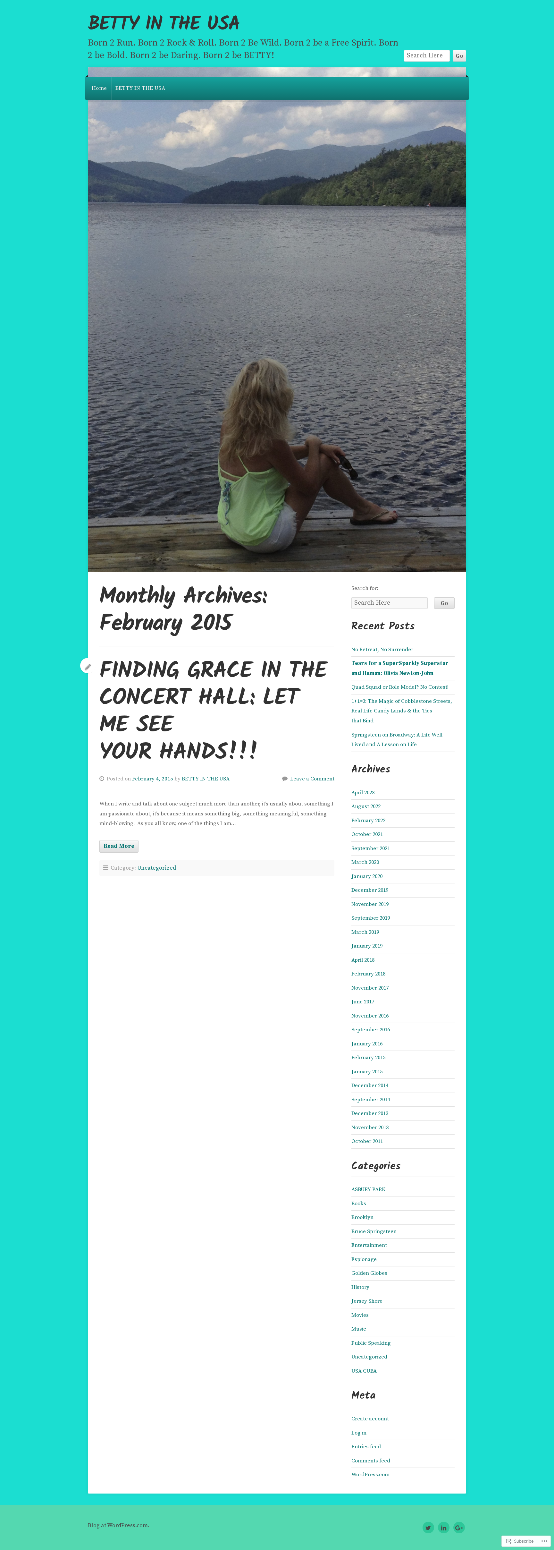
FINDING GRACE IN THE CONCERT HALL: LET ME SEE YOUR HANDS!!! (213, 712)
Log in (358, 1432)
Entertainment (369, 1245)
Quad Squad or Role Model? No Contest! (400, 687)
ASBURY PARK (368, 1189)
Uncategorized (156, 868)
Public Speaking (371, 1343)
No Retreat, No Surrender (382, 649)
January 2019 (366, 946)
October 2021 (367, 834)
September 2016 (370, 1029)
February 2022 (368, 820)
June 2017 (362, 1001)
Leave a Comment (312, 778)
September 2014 (370, 1099)
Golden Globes (369, 1273)
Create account (370, 1418)
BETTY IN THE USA (164, 25)
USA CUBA (364, 1371)
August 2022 (366, 806)
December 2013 (369, 1113)
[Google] (459, 1527)
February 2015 (368, 1057)
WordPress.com (370, 1474)
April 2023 (362, 792)
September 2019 (370, 918)
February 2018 (368, 973)
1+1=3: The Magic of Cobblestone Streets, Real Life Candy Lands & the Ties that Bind (401, 711)
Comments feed (370, 1460)
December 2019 (369, 890)
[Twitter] (428, 1527)
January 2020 (366, 876)
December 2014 (369, 1085)
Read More (119, 846)
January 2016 (366, 1043)
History (360, 1287)
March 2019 (365, 932)
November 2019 (370, 904)
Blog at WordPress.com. (118, 1525)
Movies (360, 1315)
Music (358, 1329)
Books (358, 1203)
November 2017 (370, 988)
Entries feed (366, 1446)
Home (99, 88)
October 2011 (367, 1141)
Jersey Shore (366, 1301)
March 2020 (365, 862)
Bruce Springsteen (374, 1231)
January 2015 (366, 1071)
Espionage (364, 1259)
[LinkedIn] (443, 1527)
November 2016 (370, 1015)
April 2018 (362, 960)
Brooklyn (362, 1217)
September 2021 (370, 848)
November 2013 (370, 1127)
